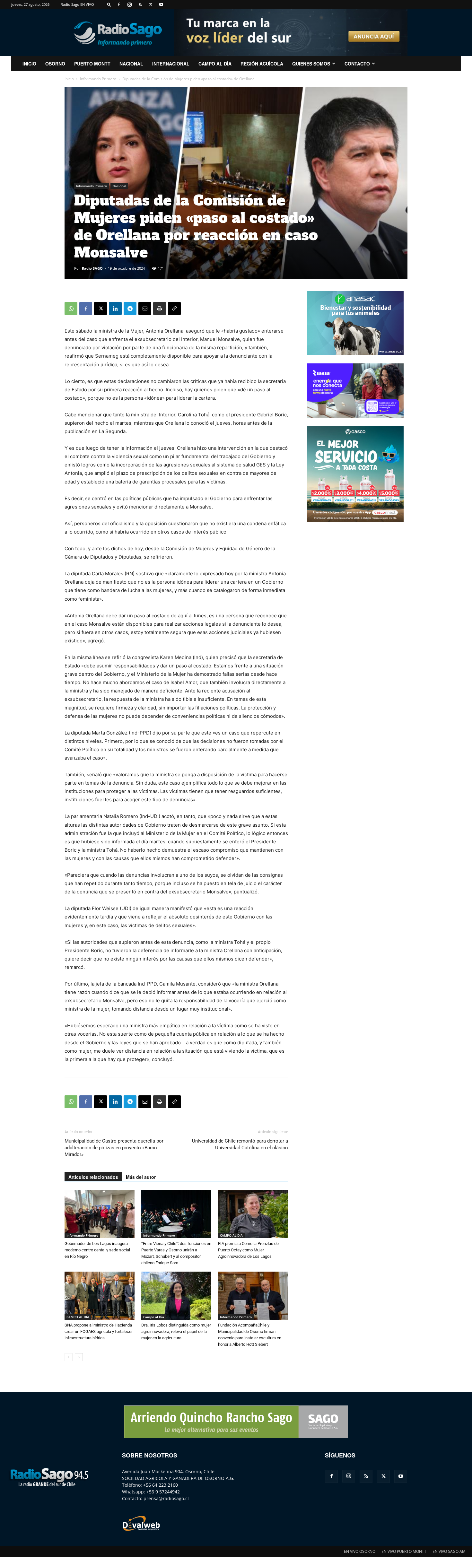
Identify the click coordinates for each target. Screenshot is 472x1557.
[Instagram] (129, 4)
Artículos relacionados (93, 1177)
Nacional (131, 63)
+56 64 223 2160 (160, 1485)
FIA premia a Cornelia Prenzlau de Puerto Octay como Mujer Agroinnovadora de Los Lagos (248, 1250)
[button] (109, 4)
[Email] (144, 308)
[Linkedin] (115, 308)
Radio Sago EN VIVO (77, 4)
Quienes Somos (311, 63)
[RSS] (140, 4)
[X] (150, 4)
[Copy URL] (174, 308)
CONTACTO (357, 63)
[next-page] (79, 1357)
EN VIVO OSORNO (359, 1551)
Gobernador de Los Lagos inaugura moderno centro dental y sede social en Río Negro (97, 1250)
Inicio (69, 79)
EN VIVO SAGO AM (449, 1551)
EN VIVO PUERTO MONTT (403, 1551)
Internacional (170, 63)
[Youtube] (161, 4)
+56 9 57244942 (163, 1492)
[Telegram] (130, 308)
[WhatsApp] (71, 308)
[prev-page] (69, 1357)
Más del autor (141, 1177)
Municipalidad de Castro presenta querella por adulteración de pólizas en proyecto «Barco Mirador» (114, 1147)
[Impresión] (159, 308)
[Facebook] (119, 4)
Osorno (55, 63)
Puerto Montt (92, 63)
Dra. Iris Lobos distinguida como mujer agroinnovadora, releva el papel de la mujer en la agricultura (176, 1331)
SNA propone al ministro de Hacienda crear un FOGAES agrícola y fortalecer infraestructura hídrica (99, 1331)
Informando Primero (98, 79)
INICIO (29, 63)
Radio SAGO (92, 268)
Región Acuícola (261, 63)
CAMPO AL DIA (231, 1235)
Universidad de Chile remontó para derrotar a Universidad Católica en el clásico (240, 1144)
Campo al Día (215, 63)
